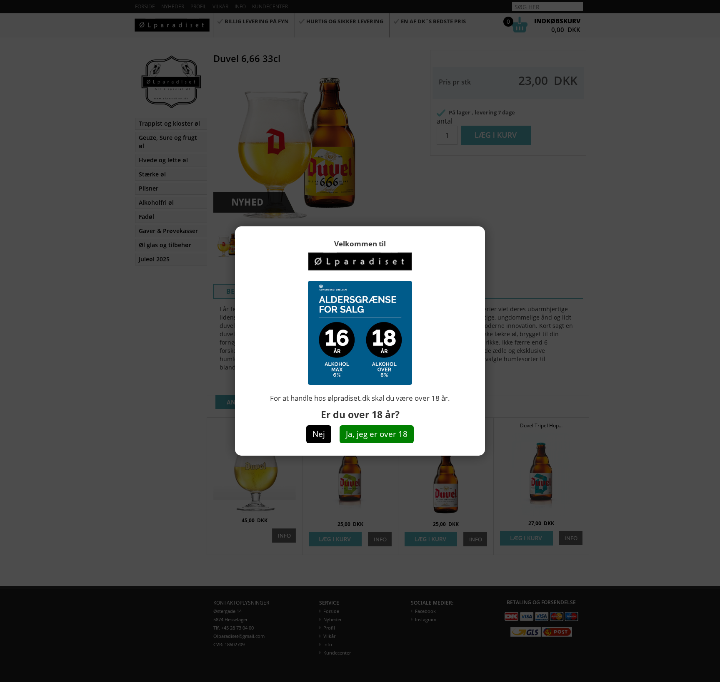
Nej (318, 434)
